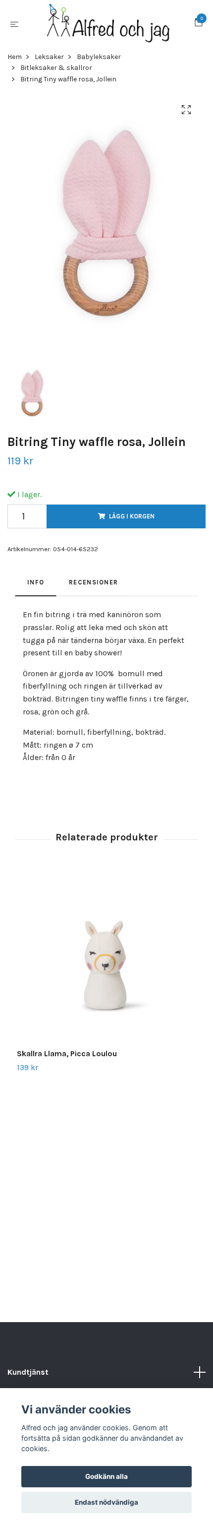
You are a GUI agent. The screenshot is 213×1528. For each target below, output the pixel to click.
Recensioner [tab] (93, 582)
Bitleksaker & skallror (56, 68)
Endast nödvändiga (106, 1502)
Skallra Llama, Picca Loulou (67, 1053)
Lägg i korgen (132, 516)
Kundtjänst (28, 1372)
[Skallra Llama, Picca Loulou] (106, 959)
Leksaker (49, 57)
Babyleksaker (99, 57)
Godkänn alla (106, 1476)
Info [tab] (35, 582)
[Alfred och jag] (108, 24)
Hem (14, 57)
